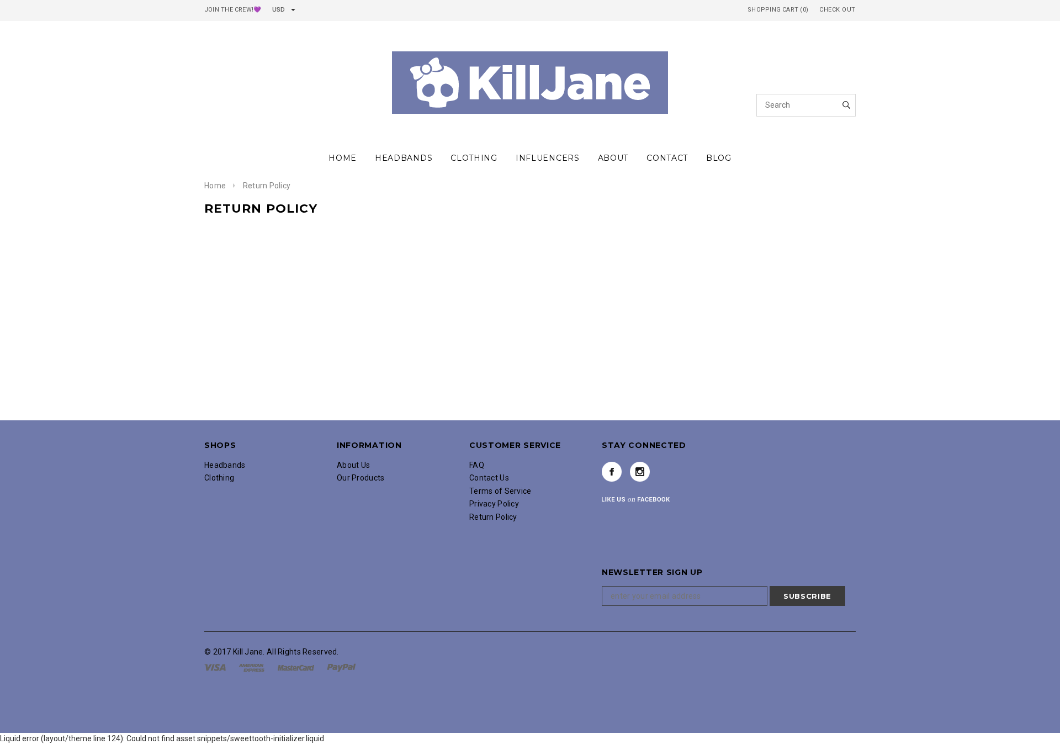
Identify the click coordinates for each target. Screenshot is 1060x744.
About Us (353, 465)
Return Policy (493, 517)
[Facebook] (612, 472)
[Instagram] (640, 472)
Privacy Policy (494, 503)
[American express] (252, 666)
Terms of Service (500, 491)
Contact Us (489, 477)
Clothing (219, 477)
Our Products (360, 477)
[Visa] (215, 666)
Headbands (225, 465)
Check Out (837, 9)
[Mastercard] (297, 666)
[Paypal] (341, 666)
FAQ (476, 465)
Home (215, 185)
